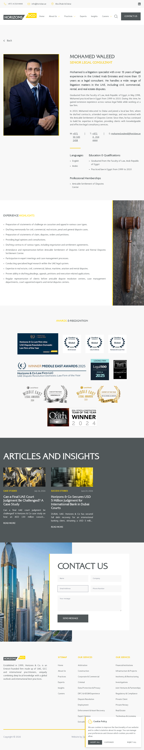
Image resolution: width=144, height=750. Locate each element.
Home (41, 16)
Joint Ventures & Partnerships (128, 688)
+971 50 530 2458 (76, 137)
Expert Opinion (84, 716)
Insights (94, 16)
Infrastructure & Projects (126, 671)
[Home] (20, 16)
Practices (62, 677)
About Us (62, 671)
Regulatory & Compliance (126, 694)
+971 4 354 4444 (95, 137)
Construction (83, 671)
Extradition (82, 722)
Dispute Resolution (86, 699)
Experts (83, 16)
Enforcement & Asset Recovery (91, 711)
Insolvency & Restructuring (127, 677)
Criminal (81, 682)
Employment (83, 705)
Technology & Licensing (126, 716)
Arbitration (82, 665)
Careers (61, 694)
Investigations (122, 682)
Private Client (121, 699)
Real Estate (120, 711)
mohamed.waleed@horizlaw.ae (126, 134)
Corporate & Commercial (88, 677)
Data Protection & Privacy (89, 688)
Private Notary (122, 705)
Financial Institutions (124, 665)
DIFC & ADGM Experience (89, 694)
